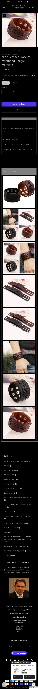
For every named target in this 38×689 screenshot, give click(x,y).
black (15, 83)
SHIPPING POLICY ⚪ (11, 479)
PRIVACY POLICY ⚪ (10, 484)
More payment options (19, 109)
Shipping (11, 72)
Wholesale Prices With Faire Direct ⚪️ (16, 546)
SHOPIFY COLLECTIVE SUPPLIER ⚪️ (15, 551)
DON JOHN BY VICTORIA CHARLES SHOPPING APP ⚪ (18, 506)
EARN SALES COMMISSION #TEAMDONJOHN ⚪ (18, 499)
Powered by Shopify (28, 687)
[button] (4, 7)
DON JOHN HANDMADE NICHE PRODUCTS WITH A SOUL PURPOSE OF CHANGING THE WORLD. (17, 539)
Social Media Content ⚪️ (12, 528)
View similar (17, 677)
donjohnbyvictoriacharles (16, 687)
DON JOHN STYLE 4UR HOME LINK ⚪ (16, 523)
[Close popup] (34, 664)
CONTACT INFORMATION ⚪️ (13, 488)
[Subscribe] (29, 646)
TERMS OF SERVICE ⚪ (11, 470)
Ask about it (29, 677)
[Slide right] (23, 50)
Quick (6, 456)
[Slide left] (14, 50)
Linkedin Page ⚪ (9, 512)
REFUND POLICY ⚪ (10, 475)
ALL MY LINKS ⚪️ (9, 555)
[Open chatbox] (33, 685)
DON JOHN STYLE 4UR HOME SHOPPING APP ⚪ (18, 517)
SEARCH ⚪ (7, 466)
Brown (6, 83)
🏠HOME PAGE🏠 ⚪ (10, 493)
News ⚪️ (7, 532)
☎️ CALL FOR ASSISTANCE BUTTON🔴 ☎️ (17, 461)
